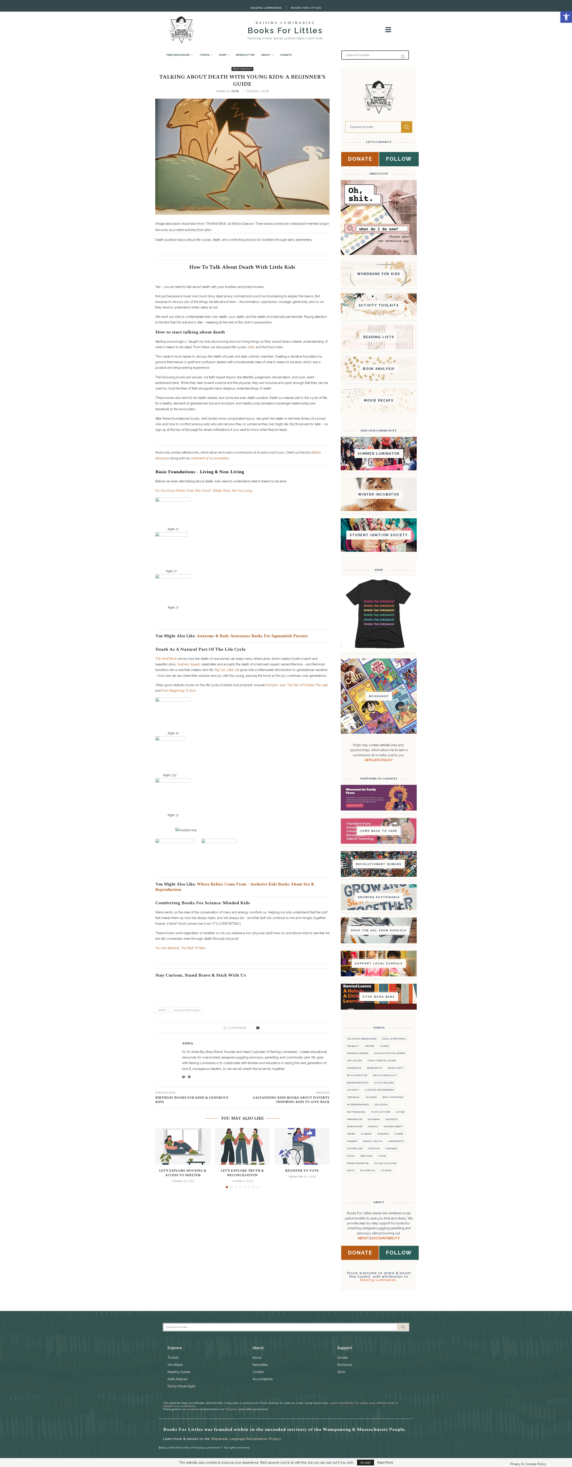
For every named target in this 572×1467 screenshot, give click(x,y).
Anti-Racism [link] (354, 1060)
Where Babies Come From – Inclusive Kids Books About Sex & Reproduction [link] (234, 886)
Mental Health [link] (372, 1141)
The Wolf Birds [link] (166, 659)
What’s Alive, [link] (222, 490)
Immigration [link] (354, 1119)
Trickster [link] (391, 1119)
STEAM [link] (351, 1156)
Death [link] (162, 1010)
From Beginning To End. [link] (179, 690)
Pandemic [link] (383, 1134)
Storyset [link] (230, 1409)
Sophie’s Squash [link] (188, 664)
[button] (161, 1158)
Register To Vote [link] (302, 1170)
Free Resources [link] (178, 54)
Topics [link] (204, 54)
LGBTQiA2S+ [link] (353, 1097)
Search (406, 127)
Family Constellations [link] (381, 1060)
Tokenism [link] (391, 1148)
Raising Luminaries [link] (266, 7)
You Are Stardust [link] (167, 948)
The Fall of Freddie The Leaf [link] (307, 685)
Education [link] (381, 1104)
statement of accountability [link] (210, 458)
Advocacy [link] (353, 1090)
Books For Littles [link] (306, 7)
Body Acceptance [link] (393, 1097)
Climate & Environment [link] (379, 1090)
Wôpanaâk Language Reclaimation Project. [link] (246, 1439)
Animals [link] (373, 1126)
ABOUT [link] (363, 1238)
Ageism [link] (351, 1134)
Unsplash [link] (193, 1409)
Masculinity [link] (395, 1068)
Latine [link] (382, 1156)
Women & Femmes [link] (357, 1053)
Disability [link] (353, 1046)
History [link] (369, 1046)
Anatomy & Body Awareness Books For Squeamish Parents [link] (252, 636)
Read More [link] (385, 1462)
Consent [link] (352, 1141)
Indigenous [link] (354, 1068)
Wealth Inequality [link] (385, 1075)
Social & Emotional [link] (187, 1010)
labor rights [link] (396, 1141)
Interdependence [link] (358, 1104)
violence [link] (371, 1097)
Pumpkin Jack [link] (276, 685)
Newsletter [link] (245, 54)
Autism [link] (400, 1112)
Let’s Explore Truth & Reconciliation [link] (242, 1172)
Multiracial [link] (367, 1170)
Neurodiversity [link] (393, 1126)
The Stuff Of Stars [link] (193, 948)
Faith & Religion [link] (384, 1082)
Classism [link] (366, 1134)
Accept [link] (365, 1462)
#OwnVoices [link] (354, 1126)
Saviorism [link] (374, 1119)
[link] (566, 17)
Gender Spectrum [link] (357, 1082)
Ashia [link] (235, 91)
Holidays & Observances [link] (361, 1039)
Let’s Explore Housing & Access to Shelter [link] (182, 1172)
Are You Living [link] (241, 490)
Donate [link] (286, 54)
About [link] (266, 54)
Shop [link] (222, 54)
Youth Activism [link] (380, 1112)
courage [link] (386, 1170)
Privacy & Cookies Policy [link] (528, 1464)
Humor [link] (384, 1046)
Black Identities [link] (357, 1075)
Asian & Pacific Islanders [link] (389, 1053)
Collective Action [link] (385, 1163)
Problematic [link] (374, 1068)
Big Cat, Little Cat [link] (227, 670)
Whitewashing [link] (356, 1112)
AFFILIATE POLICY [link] (379, 760)
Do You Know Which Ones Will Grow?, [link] (183, 490)
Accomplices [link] (354, 1148)
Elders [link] (399, 1134)
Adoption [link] (374, 1148)
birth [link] (251, 347)
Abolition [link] (366, 1156)
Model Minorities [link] (357, 1163)
